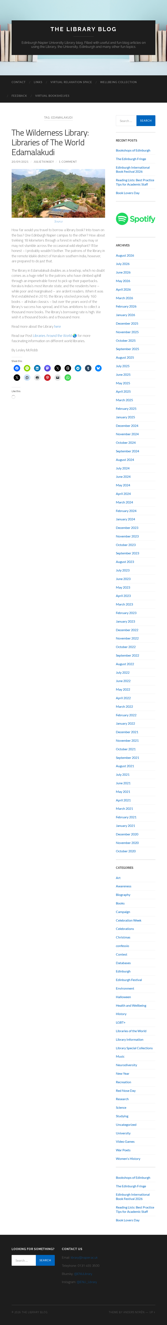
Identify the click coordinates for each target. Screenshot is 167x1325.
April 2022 (123, 698)
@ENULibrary (83, 1273)
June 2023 (123, 579)
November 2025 (127, 332)
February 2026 (126, 306)
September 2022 (127, 655)
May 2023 (123, 587)
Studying (122, 1116)
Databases (123, 963)
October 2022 (126, 647)
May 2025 (123, 383)
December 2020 (127, 834)
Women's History (128, 1158)
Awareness (123, 886)
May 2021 (123, 791)
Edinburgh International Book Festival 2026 (133, 169)
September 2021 (127, 757)
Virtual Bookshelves (52, 95)
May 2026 (123, 281)
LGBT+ (120, 1022)
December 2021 (127, 732)
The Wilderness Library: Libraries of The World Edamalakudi (50, 142)
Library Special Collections (134, 1048)
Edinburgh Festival (129, 980)
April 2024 (123, 494)
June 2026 (123, 272)
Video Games (125, 1141)
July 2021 (123, 774)
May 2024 (123, 485)
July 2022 (123, 672)
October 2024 (126, 442)
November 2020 (127, 843)
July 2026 (123, 264)
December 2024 (127, 425)
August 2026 (125, 255)
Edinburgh (123, 971)
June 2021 (123, 783)
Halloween (123, 997)
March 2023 (124, 604)
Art (118, 878)
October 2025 (126, 340)
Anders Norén (134, 1312)
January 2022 (125, 723)
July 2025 (123, 366)
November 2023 (127, 536)
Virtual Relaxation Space (71, 82)
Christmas (123, 937)
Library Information (129, 1039)
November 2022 (127, 638)
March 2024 (124, 502)
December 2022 (127, 630)
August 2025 (125, 357)
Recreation (123, 1082)
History (121, 1014)
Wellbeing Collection (118, 82)
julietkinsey (44, 161)
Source (58, 221)
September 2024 (127, 451)
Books (120, 903)
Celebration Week (128, 920)
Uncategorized (126, 1124)
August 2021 (125, 766)
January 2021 (125, 825)
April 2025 (123, 391)
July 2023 (123, 570)
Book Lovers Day (128, 193)
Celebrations (125, 929)
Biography (123, 895)
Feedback (19, 95)
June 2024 (123, 476)
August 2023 (125, 562)
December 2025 (127, 323)
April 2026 (123, 289)
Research (122, 1099)
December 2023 (127, 528)
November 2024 (127, 434)
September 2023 (127, 553)
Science (121, 1107)
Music (120, 1056)
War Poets (123, 1150)
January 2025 (125, 417)
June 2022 (123, 681)
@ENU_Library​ (87, 1281)
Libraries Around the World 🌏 (55, 335)
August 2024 (125, 459)
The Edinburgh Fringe (131, 159)
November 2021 (127, 740)
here (57, 326)
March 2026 (124, 298)
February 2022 (126, 715)
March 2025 (124, 400)
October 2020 (126, 851)
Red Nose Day (126, 1090)
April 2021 (123, 800)
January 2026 (125, 315)
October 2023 (126, 545)
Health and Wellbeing (131, 1005)
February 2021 (126, 817)
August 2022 (125, 664)
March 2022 (124, 706)
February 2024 (126, 511)
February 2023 (126, 613)
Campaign (123, 912)
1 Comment (68, 161)
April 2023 (123, 596)
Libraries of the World (131, 1031)
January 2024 (125, 519)
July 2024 (123, 468)
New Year (122, 1073)
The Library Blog (84, 29)
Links (38, 82)
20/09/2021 (20, 161)
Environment (125, 988)
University (123, 1133)
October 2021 (126, 749)
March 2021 (124, 808)
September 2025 (127, 349)
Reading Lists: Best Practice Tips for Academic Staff (135, 182)
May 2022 (123, 689)
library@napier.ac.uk (84, 1257)
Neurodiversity (126, 1065)
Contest (121, 954)
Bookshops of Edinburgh (133, 150)
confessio (122, 946)
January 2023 (125, 621)
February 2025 (126, 408)
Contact (19, 82)
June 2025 (123, 374)
